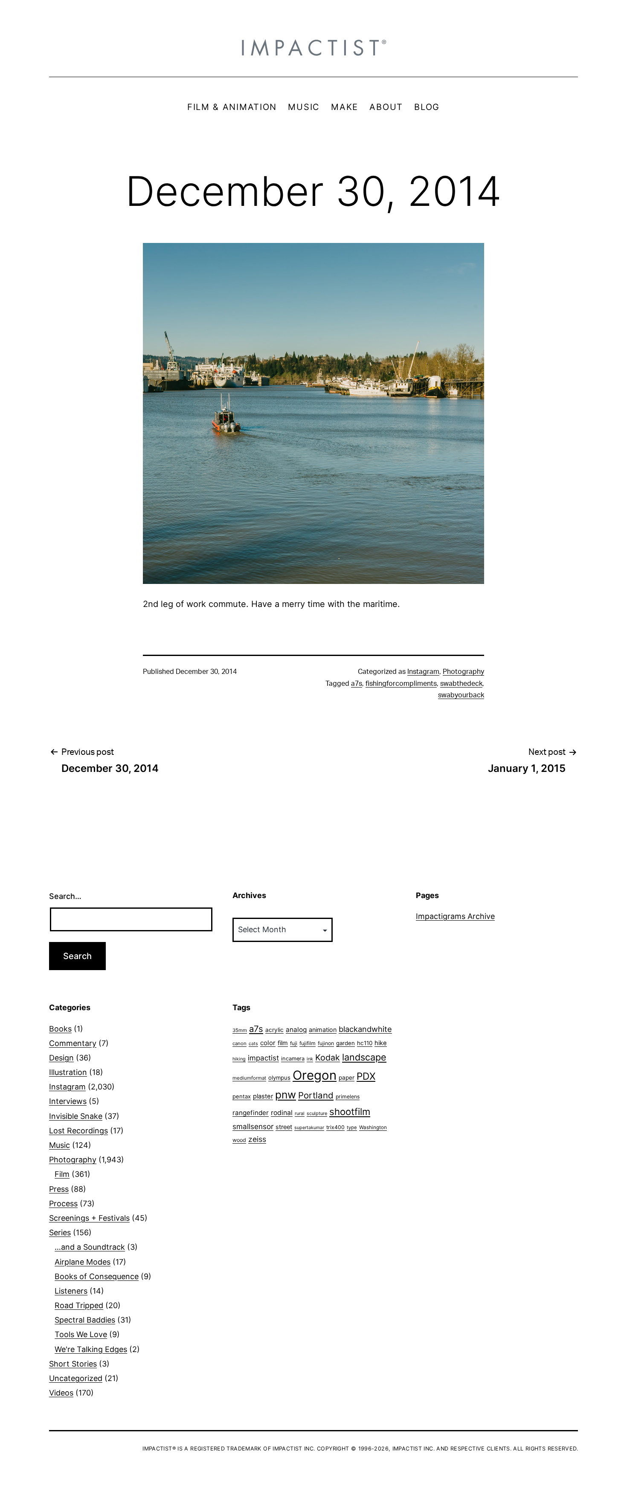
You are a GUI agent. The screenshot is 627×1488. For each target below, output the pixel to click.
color (268, 1043)
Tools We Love (81, 1334)
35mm (239, 1030)
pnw (285, 1094)
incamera (293, 1058)
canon (239, 1043)
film (283, 1042)
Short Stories (73, 1363)
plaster (263, 1096)
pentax (241, 1096)
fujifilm (307, 1043)
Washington (373, 1127)
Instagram (423, 671)
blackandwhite (365, 1029)
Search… (65, 896)
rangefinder (250, 1113)
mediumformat (249, 1078)
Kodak (327, 1057)
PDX (366, 1076)
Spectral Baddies (85, 1319)
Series (60, 1232)
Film (62, 1174)
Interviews (68, 1101)
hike (380, 1043)
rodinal (282, 1113)
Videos (61, 1392)
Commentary (72, 1043)
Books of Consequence (97, 1276)
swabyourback (461, 695)
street (284, 1127)
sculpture (317, 1113)
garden (345, 1043)
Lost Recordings (78, 1130)
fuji (293, 1043)
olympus (279, 1077)
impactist (263, 1058)
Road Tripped (79, 1305)
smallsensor (252, 1126)
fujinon (326, 1043)
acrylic (274, 1029)
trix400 (335, 1127)
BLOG (427, 107)
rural (300, 1113)
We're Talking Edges (91, 1349)
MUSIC (304, 107)
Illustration (68, 1072)
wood (239, 1140)
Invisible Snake (75, 1116)
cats (253, 1043)
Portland (316, 1095)
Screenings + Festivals (89, 1218)
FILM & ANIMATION (232, 107)
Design (61, 1057)
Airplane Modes (82, 1261)
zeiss (257, 1139)
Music (59, 1145)
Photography (463, 671)
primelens (348, 1096)
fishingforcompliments (401, 683)
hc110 (364, 1043)
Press (59, 1189)
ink (310, 1059)
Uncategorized (75, 1378)
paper (346, 1077)
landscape (364, 1057)
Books (60, 1028)
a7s (356, 683)
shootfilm (349, 1111)
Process (63, 1203)
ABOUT (386, 107)
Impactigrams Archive (455, 916)
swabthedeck (461, 683)
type (352, 1127)
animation (323, 1029)
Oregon (315, 1075)
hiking (239, 1059)
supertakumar (309, 1127)
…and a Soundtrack (90, 1246)
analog (296, 1030)
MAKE (344, 107)
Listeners (71, 1290)
